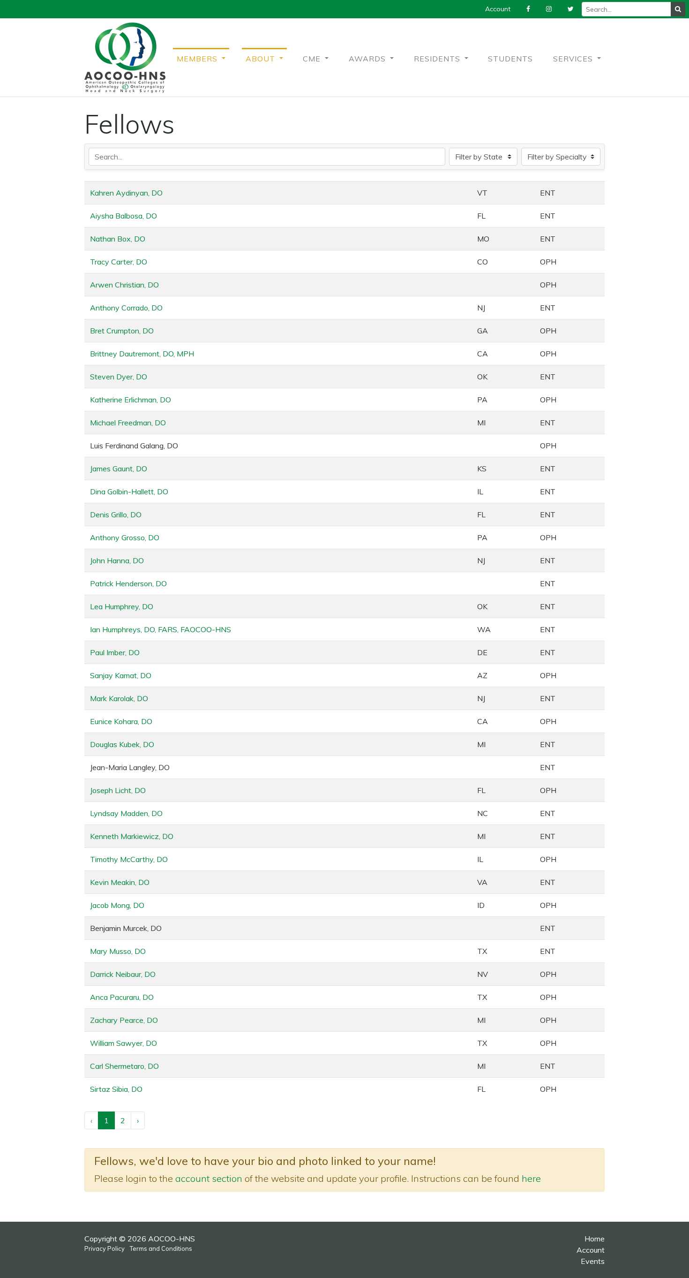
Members (198, 58)
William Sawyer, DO (123, 1043)
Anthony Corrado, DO (126, 307)
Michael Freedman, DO (128, 422)
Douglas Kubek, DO (122, 744)
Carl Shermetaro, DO (124, 1066)
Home (594, 1238)
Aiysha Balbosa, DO (123, 215)
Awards (368, 58)
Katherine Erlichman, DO (130, 399)
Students (510, 58)
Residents (438, 58)
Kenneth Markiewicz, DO (131, 836)
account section (208, 1178)
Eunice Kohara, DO (121, 721)
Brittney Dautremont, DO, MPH (142, 353)
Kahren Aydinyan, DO (126, 192)
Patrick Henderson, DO (128, 583)
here (531, 1178)
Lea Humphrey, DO (121, 606)
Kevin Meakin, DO (120, 882)
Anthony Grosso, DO (124, 537)
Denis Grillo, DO (116, 514)
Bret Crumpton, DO (122, 330)
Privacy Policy (104, 1248)
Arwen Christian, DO (124, 284)
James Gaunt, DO (118, 468)
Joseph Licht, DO (118, 790)
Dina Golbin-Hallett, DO (129, 491)
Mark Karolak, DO (119, 698)
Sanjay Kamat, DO (120, 675)
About (261, 58)
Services (574, 58)
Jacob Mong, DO (117, 905)
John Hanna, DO (117, 560)
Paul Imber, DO (115, 652)
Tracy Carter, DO (118, 261)
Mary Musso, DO (118, 951)
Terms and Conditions (161, 1248)
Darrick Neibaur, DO (123, 974)
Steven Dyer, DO (118, 376)
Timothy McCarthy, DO (129, 859)
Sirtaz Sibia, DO (116, 1089)
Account (591, 1250)
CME (313, 58)
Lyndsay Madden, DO (126, 813)
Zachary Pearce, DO (124, 1020)
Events (593, 1261)
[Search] (678, 9)
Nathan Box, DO (117, 238)
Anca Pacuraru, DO (122, 997)
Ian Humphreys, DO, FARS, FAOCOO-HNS (160, 629)
